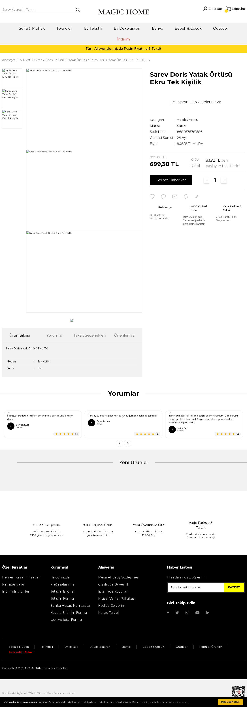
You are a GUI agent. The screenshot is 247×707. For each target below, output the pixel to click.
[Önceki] (119, 443)
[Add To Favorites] (152, 196)
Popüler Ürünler (210, 646)
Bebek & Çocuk (153, 646)
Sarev (181, 126)
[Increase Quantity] (224, 180)
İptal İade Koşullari (113, 591)
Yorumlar (54, 335)
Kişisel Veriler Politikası (116, 599)
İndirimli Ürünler (15, 591)
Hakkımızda (60, 577)
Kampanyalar (13, 584)
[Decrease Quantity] (207, 180)
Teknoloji (47, 646)
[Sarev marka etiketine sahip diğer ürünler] (159, 102)
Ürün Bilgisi (20, 335)
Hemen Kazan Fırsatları (21, 577)
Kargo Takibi (108, 613)
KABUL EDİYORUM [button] (230, 702)
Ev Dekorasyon (100, 646)
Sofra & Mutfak (19, 646)
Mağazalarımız (62, 584)
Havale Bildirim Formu (68, 613)
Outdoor (182, 646)
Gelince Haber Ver (171, 180)
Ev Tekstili (71, 646)
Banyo (126, 646)
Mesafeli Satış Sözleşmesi (118, 577)
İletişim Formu (62, 599)
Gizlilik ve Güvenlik (113, 584)
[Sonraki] (127, 443)
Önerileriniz (124, 335)
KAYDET (234, 587)
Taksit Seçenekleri (89, 335)
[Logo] (123, 11)
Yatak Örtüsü (187, 120)
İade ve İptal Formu (66, 620)
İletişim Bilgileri (63, 591)
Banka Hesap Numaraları (70, 606)
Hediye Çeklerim (111, 606)
